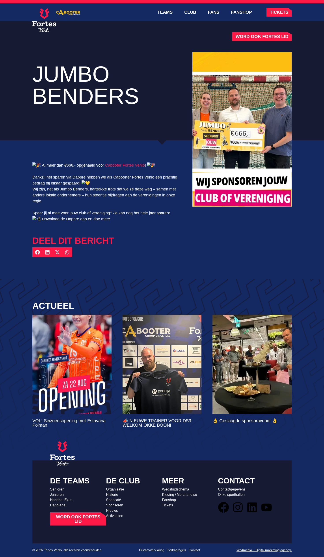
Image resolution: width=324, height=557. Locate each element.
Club (190, 12)
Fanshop (241, 12)
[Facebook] (223, 507)
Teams (165, 12)
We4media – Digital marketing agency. (264, 550)
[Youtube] (266, 507)
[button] (37, 252)
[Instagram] (237, 507)
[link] (125, 165)
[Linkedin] (252, 507)
